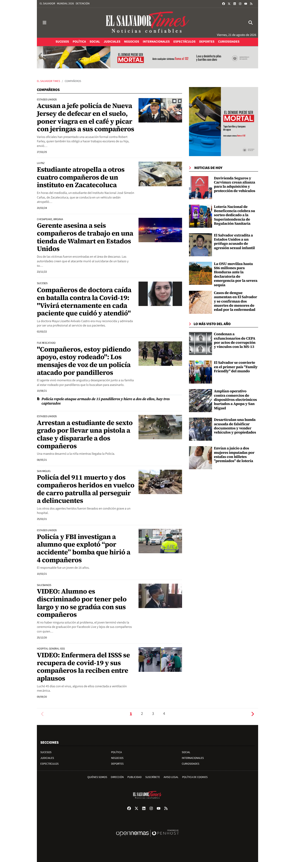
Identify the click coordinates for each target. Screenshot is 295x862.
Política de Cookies (195, 777)
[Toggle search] (250, 23)
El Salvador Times (48, 81)
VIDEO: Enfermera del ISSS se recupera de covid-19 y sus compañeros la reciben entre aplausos (83, 666)
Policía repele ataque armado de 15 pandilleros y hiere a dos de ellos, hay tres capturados (105, 401)
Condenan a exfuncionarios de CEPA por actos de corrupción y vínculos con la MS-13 (234, 340)
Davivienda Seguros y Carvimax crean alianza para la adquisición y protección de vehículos (234, 184)
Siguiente (252, 714)
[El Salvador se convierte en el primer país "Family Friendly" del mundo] (200, 372)
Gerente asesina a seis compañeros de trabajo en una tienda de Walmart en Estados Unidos (85, 237)
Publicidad (134, 777)
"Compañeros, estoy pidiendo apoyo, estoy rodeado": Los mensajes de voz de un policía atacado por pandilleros (84, 361)
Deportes (117, 764)
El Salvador (47, 4)
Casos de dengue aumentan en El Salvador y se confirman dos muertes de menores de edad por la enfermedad (235, 301)
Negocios (117, 758)
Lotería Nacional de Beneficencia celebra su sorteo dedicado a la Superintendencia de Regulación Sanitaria (234, 215)
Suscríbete (152, 777)
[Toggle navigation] (44, 23)
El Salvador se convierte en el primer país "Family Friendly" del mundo (235, 367)
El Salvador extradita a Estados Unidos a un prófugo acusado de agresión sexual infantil (234, 241)
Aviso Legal (171, 777)
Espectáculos (49, 764)
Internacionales (193, 758)
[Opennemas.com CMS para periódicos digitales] (147, 838)
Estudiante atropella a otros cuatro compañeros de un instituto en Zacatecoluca (80, 177)
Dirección (117, 777)
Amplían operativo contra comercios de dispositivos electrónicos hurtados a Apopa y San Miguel (235, 400)
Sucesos (45, 752)
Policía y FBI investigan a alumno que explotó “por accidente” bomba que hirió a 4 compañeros (83, 548)
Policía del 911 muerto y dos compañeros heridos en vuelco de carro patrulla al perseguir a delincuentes (85, 489)
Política (116, 752)
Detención (82, 4)
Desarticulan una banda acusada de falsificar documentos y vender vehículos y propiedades (235, 426)
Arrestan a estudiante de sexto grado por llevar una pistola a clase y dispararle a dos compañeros (85, 434)
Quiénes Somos (97, 777)
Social (186, 752)
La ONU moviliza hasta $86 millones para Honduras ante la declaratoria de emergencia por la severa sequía (235, 274)
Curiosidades (190, 764)
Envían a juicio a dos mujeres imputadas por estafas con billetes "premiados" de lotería (234, 454)
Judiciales (47, 758)
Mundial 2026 (65, 4)
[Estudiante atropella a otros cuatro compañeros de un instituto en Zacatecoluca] (160, 173)
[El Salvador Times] (147, 23)
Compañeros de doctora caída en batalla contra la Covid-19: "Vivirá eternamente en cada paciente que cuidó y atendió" (84, 301)
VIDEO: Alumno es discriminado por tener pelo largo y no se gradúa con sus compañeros (82, 603)
